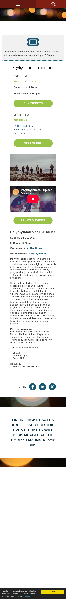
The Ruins (36, 248)
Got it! (52, 591)
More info (28, 596)
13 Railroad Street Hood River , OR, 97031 (27, 128)
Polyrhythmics (38, 253)
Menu (18, 4)
